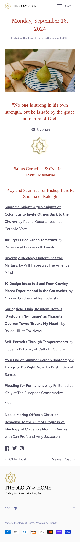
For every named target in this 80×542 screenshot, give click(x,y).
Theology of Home (24, 522)
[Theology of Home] (7, 449)
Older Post (17, 459)
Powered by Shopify (46, 522)
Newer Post (61, 459)
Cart (70, 6)
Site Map (11, 508)
